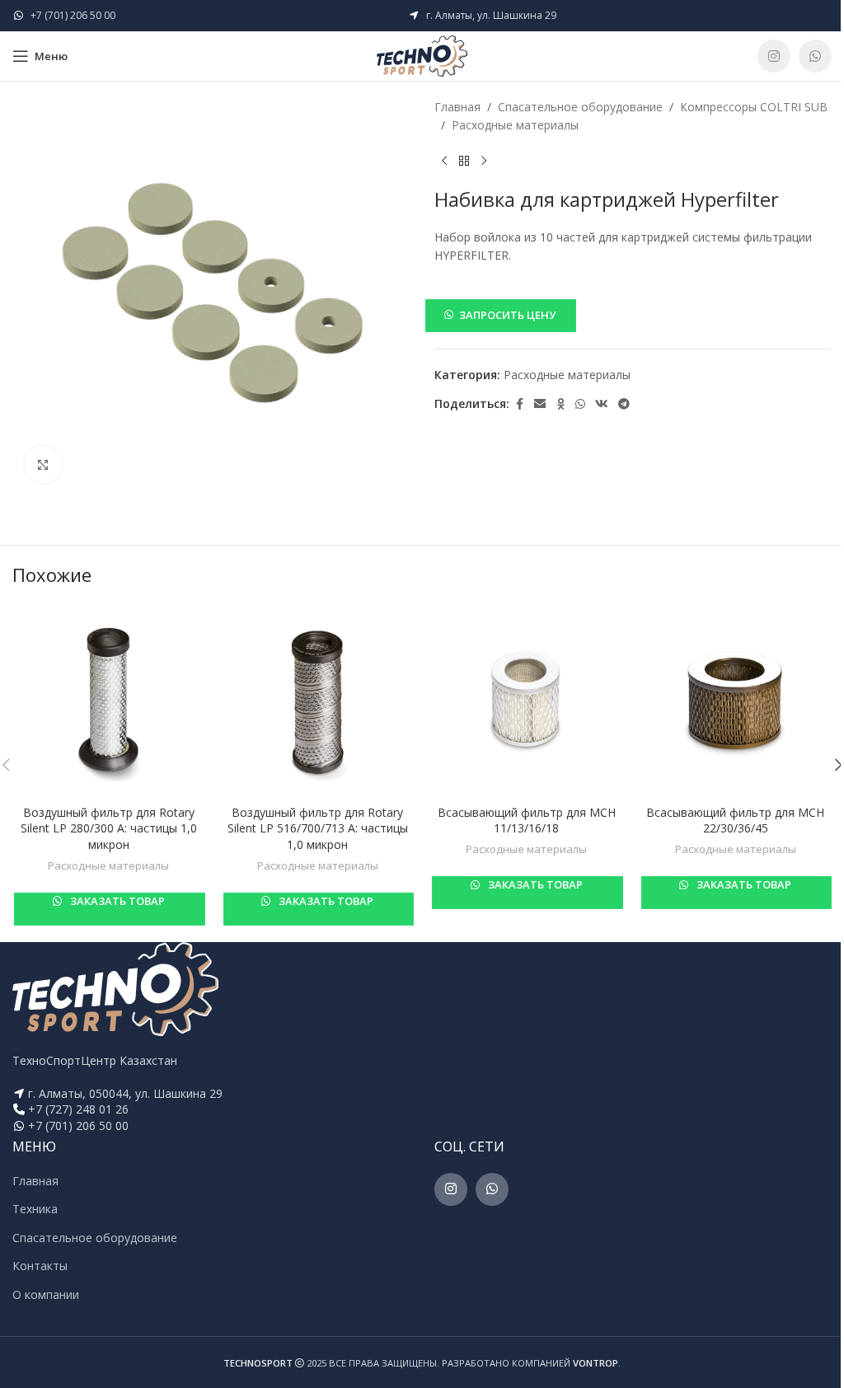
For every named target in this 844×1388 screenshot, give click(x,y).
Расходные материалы (515, 125)
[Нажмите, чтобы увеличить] (43, 464)
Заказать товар (116, 900)
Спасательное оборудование (580, 107)
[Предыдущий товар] (444, 161)
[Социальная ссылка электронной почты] (540, 404)
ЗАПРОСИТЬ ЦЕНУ (507, 314)
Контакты (40, 1265)
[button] (633, 315)
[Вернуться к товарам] (464, 161)
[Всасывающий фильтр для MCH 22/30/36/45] (736, 700)
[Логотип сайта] (422, 55)
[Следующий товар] (484, 161)
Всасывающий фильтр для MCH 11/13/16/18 (527, 820)
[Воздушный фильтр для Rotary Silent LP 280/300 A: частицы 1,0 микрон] (108, 700)
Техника (35, 1209)
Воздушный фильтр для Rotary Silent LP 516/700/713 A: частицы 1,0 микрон (317, 828)
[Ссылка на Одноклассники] (560, 404)
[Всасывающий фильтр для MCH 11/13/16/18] (526, 700)
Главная (457, 107)
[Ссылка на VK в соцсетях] (601, 404)
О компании (45, 1294)
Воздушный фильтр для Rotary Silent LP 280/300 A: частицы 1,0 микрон (109, 828)
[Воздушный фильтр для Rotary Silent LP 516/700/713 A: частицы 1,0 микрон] (318, 700)
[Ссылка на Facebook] (519, 404)
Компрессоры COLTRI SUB (754, 107)
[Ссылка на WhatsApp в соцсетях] (815, 56)
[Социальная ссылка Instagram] (773, 56)
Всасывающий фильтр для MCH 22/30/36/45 (735, 820)
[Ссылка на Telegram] (624, 404)
